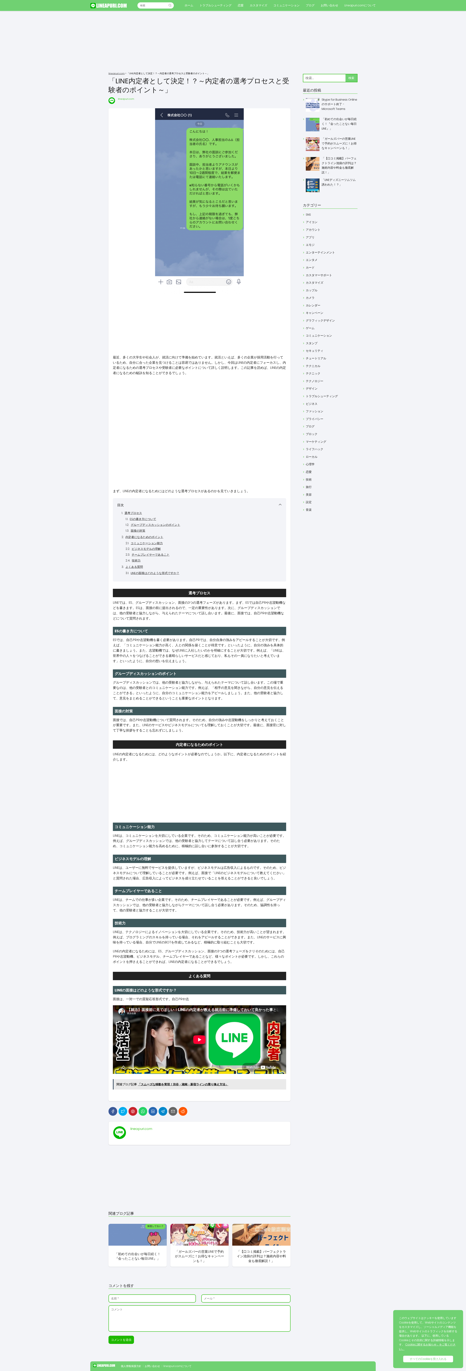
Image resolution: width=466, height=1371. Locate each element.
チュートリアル (316, 358)
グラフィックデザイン (320, 320)
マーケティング (316, 442)
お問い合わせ (329, 5)
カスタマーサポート (319, 275)
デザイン (311, 388)
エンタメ (311, 260)
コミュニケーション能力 (147, 543)
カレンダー (313, 305)
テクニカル (313, 366)
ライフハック (314, 449)
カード (310, 267)
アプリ (310, 237)
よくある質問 (134, 567)
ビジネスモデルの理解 (146, 549)
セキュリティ (314, 351)
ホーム (189, 5)
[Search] (170, 5)
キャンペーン (314, 313)
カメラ (310, 298)
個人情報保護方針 (131, 1366)
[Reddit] (183, 1111)
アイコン (311, 222)
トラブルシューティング (216, 5)
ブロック (311, 434)
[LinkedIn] (153, 1111)
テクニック (313, 373)
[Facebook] (112, 1111)
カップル (311, 290)
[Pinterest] (133, 1111)
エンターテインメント (320, 252)
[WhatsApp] (143, 1111)
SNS (308, 215)
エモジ (310, 245)
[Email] (173, 1111)
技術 (309, 479)
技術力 (136, 560)
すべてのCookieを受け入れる (428, 1359)
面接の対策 (138, 531)
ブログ (310, 5)
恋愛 (241, 5)
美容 (309, 495)
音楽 (309, 510)
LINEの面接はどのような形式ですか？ (155, 573)
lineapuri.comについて (177, 1366)
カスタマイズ (258, 5)
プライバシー (314, 419)
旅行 (309, 487)
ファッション (314, 411)
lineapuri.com (126, 99)
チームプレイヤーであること (150, 555)
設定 (309, 502)
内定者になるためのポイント (144, 537)
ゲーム (310, 328)
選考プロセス (133, 513)
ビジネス (311, 404)
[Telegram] (163, 1111)
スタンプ (311, 343)
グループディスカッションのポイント (155, 525)
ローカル (311, 457)
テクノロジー (314, 381)
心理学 (310, 464)
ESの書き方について (143, 519)
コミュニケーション (286, 5)
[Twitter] (123, 1111)
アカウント (313, 230)
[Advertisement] (233, 41)
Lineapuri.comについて (360, 5)
